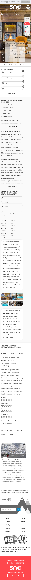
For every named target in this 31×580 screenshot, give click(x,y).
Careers (23, 521)
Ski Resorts (18, 10)
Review (6, 64)
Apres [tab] (22, 456)
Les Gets (4, 12)
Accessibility (23, 528)
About (23, 518)
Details (17, 64)
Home (2, 10)
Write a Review (15, 57)
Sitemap (23, 531)
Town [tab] (5, 456)
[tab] (3, 352)
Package (11, 64)
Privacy (23, 525)
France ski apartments (21, 492)
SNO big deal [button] (25, 2)
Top (2, 64)
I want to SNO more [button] (6, 3)
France (24, 10)
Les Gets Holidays (6, 430)
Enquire (15, 575)
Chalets (18, 430)
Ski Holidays (9, 10)
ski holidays (24, 490)
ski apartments (7, 492)
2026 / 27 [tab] (12, 213)
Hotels (3, 434)
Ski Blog (8, 525)
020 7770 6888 (13, 560)
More (21, 64)
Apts (10, 434)
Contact (8, 521)
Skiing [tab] (13, 456)
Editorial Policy (7, 531)
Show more (11, 126)
